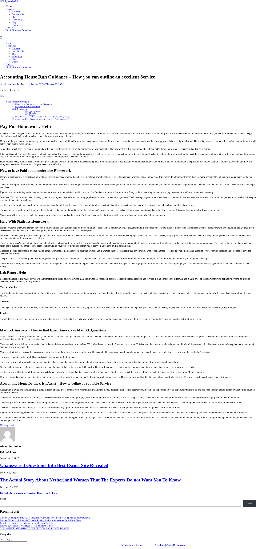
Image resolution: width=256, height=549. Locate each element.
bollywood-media (11, 84)
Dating (15, 25)
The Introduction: (35, 111)
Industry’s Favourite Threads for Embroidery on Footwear (27, 523)
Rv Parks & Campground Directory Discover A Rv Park (28, 493)
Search (3, 498)
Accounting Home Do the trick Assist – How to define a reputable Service (44, 119)
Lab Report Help (22, 109)
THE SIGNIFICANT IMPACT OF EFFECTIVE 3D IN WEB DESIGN (34, 528)
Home (9, 6)
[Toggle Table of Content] (2, 96)
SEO (14, 17)
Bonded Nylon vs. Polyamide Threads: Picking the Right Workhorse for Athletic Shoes (40, 520)
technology (17, 19)
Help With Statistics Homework (27, 106)
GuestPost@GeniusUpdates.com (170, 545)
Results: (32, 115)
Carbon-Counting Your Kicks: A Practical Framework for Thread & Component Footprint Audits (45, 517)
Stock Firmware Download (18, 30)
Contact (9, 27)
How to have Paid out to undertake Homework (33, 104)
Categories (11, 9)
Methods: (32, 113)
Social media (18, 14)
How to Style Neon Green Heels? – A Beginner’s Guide (26, 525)
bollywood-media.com (132, 545)
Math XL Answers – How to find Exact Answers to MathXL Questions (43, 117)
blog (14, 22)
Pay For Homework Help (18, 102)
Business (16, 11)
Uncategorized (7, 425)
